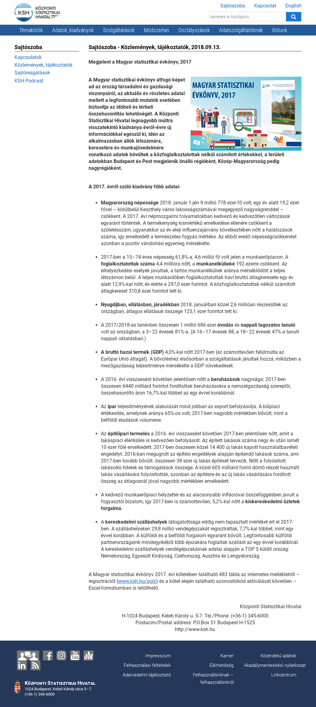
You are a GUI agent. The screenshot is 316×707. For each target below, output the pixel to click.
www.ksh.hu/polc (137, 581)
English (293, 6)
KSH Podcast (29, 81)
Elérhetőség (222, 665)
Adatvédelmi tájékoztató (147, 675)
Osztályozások (194, 30)
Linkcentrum (283, 675)
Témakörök (31, 30)
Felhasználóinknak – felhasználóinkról (213, 678)
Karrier (227, 656)
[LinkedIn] (22, 665)
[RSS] (35, 665)
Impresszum (158, 656)
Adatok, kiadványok (73, 30)
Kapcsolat (265, 6)
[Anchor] (89, 655)
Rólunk (279, 30)
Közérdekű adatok (278, 656)
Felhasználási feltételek (147, 665)
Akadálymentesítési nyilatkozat (275, 665)
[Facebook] (48, 655)
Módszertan (156, 30)
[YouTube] (75, 655)
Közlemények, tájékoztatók (44, 65)
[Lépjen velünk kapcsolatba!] (28, 655)
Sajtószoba (232, 6)
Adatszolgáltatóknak (241, 30)
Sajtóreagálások (32, 73)
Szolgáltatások (119, 30)
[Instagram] (61, 655)
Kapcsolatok (28, 57)
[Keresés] (293, 16)
